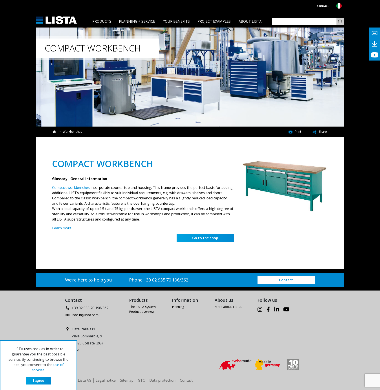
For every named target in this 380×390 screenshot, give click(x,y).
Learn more (61, 228)
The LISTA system (142, 307)
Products (101, 21)
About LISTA (250, 21)
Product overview (141, 311)
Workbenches (72, 131)
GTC (141, 380)
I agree (38, 381)
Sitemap (126, 380)
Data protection (162, 380)
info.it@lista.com (85, 315)
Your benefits (176, 21)
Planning (178, 307)
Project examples (214, 21)
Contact (323, 6)
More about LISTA (228, 307)
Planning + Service (137, 21)
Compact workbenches (71, 187)
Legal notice (106, 380)
